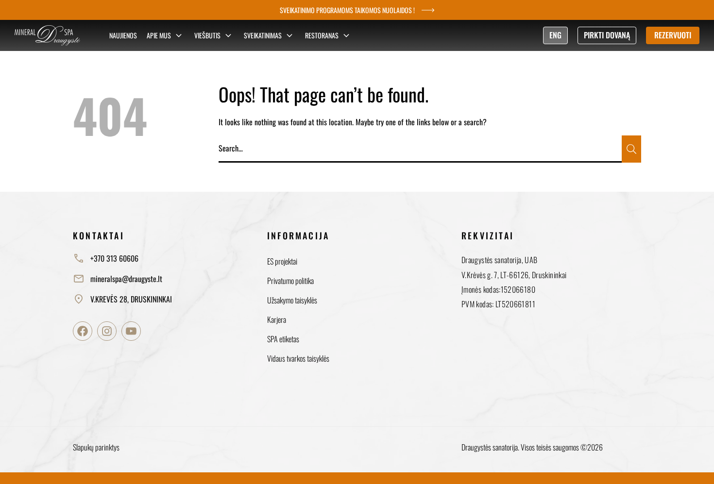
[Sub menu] (179, 35)
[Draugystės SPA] (47, 35)
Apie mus (159, 35)
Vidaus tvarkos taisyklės (298, 358)
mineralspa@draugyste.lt (126, 278)
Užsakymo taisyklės (292, 300)
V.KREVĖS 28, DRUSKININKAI (131, 299)
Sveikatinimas (263, 35)
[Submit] (631, 149)
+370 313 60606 (114, 258)
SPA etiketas (283, 339)
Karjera (276, 319)
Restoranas (322, 35)
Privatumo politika (290, 280)
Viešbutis (207, 35)
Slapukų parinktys (96, 447)
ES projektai (282, 261)
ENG (555, 35)
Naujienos (123, 35)
